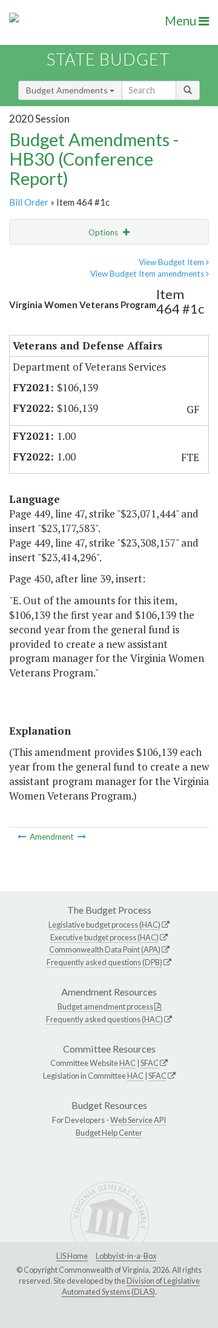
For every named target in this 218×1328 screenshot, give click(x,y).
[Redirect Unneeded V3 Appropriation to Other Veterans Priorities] (82, 836)
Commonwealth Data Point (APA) (104, 949)
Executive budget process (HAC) (104, 937)
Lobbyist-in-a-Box (126, 1256)
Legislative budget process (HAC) (104, 924)
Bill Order (28, 202)
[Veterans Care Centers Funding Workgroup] (23, 836)
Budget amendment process (105, 1006)
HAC (127, 1063)
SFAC (149, 1063)
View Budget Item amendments (148, 273)
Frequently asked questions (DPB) (104, 962)
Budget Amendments (68, 90)
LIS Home (72, 1256)
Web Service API (138, 1120)
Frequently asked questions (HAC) (104, 1019)
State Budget (108, 59)
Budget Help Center (109, 1133)
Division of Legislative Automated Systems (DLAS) (131, 1286)
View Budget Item (172, 262)
